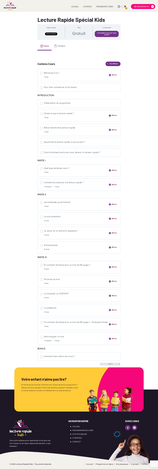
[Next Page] (119, 364)
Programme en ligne (82, 430)
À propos (87, 6)
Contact (76, 442)
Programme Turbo (104, 6)
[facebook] (127, 427)
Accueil (75, 6)
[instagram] (134, 427)
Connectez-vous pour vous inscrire (106, 34)
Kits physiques (79, 434)
